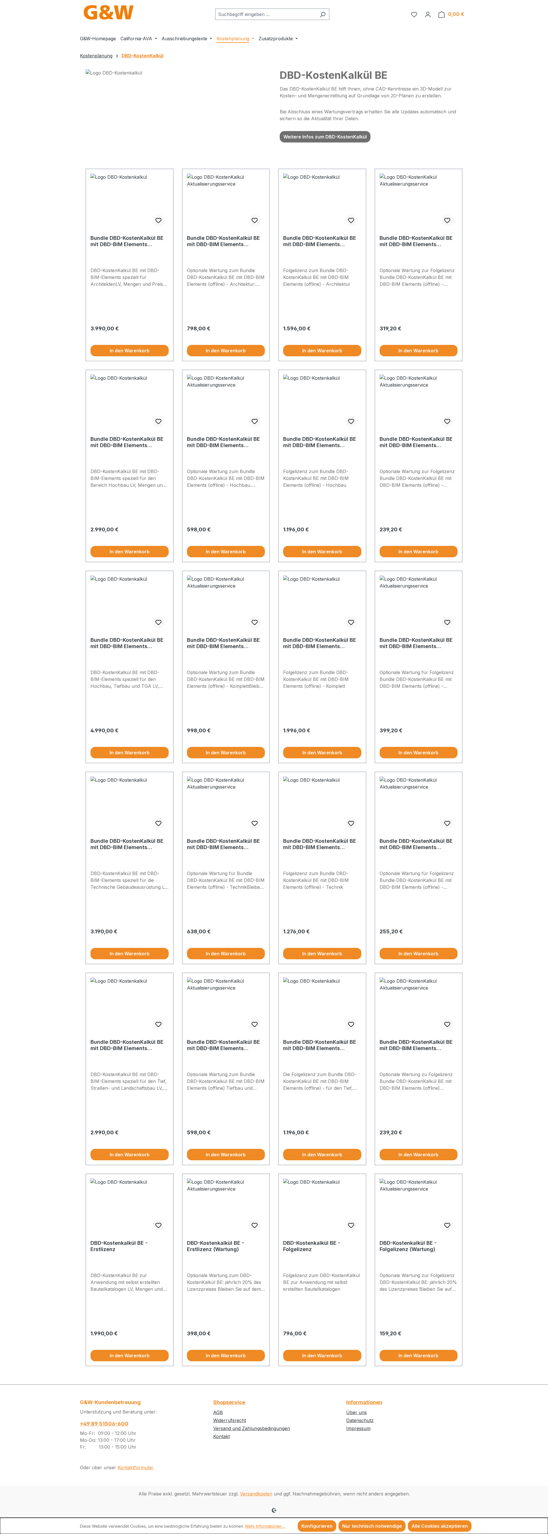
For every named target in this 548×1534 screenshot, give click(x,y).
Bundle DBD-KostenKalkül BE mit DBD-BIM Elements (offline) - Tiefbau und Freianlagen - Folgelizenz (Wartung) (416, 1045)
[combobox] (265, 14)
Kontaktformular (135, 1467)
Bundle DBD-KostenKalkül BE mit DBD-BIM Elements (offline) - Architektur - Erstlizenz (127, 241)
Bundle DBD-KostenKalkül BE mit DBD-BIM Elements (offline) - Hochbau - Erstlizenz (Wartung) (223, 442)
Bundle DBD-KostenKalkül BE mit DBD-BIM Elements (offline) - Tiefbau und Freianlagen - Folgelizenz (319, 1045)
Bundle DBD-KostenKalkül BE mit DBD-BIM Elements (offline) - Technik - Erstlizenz (128, 844)
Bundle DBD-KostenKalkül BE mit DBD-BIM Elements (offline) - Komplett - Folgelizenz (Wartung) (416, 643)
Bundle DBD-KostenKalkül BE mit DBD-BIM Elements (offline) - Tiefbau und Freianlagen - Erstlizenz (127, 1045)
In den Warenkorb (130, 350)
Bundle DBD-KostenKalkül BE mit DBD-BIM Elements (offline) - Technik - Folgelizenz (319, 844)
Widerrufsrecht (229, 1420)
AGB (218, 1412)
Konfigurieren (317, 1526)
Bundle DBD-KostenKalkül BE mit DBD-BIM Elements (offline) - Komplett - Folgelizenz (319, 643)
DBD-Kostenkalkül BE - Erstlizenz (119, 1246)
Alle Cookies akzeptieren (440, 1526)
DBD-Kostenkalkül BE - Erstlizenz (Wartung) (215, 1246)
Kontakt (221, 1436)
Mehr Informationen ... (265, 1526)
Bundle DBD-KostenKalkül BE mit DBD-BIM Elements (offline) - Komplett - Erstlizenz (127, 643)
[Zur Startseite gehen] (108, 13)
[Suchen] (322, 14)
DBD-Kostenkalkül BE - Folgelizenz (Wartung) (408, 1246)
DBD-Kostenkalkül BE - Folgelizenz (311, 1246)
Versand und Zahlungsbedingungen (251, 1428)
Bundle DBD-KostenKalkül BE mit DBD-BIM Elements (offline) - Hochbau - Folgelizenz (319, 442)
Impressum (358, 1428)
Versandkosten (256, 1494)
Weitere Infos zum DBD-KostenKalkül (325, 137)
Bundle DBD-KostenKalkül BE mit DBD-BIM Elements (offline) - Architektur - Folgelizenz (319, 241)
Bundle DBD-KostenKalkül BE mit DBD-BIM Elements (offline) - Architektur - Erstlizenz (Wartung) (223, 241)
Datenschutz (360, 1420)
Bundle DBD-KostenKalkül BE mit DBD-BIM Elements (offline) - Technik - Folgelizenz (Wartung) (416, 844)
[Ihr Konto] (428, 14)
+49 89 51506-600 (104, 1424)
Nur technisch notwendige (372, 1526)
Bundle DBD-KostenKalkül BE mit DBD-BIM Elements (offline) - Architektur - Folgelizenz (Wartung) (416, 241)
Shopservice (229, 1402)
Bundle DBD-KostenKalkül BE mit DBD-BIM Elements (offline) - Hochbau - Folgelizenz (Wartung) (416, 442)
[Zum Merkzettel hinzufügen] (158, 220)
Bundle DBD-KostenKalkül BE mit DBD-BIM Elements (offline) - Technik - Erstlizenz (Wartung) (225, 844)
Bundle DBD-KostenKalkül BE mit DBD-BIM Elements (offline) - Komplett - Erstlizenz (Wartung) (223, 643)
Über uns (356, 1412)
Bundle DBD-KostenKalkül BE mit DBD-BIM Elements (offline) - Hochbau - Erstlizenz (127, 442)
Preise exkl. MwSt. (107, 335)
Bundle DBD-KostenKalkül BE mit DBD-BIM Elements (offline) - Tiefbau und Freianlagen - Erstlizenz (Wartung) (223, 1045)
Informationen (364, 1402)
